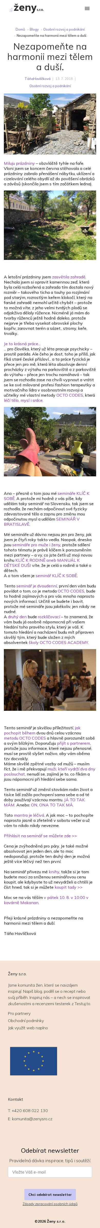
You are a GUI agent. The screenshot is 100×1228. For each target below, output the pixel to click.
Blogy (34, 29)
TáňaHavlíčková (38, 79)
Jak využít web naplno (28, 1027)
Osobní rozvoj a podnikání (64, 29)
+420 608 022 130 (30, 1110)
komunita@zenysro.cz (32, 1118)
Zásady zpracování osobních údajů (50, 1204)
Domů (20, 29)
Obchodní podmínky (26, 1020)
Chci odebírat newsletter (50, 1195)
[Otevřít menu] (87, 8)
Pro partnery (19, 1013)
